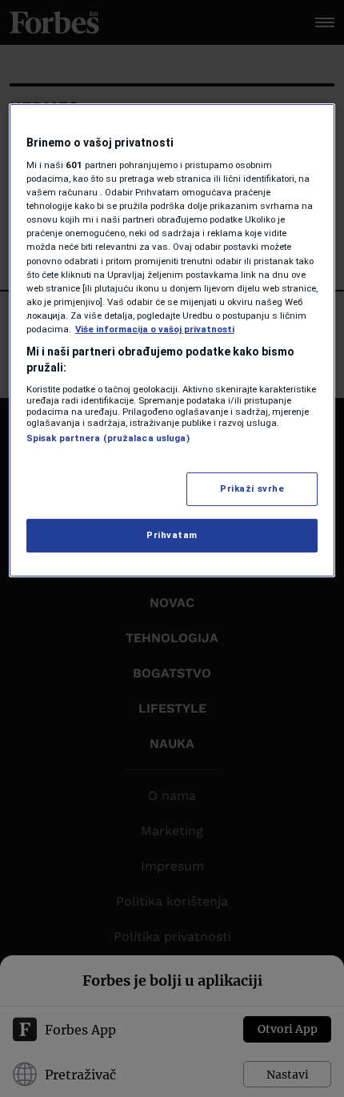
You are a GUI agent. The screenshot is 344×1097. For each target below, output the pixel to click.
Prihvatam (172, 534)
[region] (172, 339)
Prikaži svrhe (252, 488)
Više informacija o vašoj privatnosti (154, 329)
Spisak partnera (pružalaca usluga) (108, 438)
